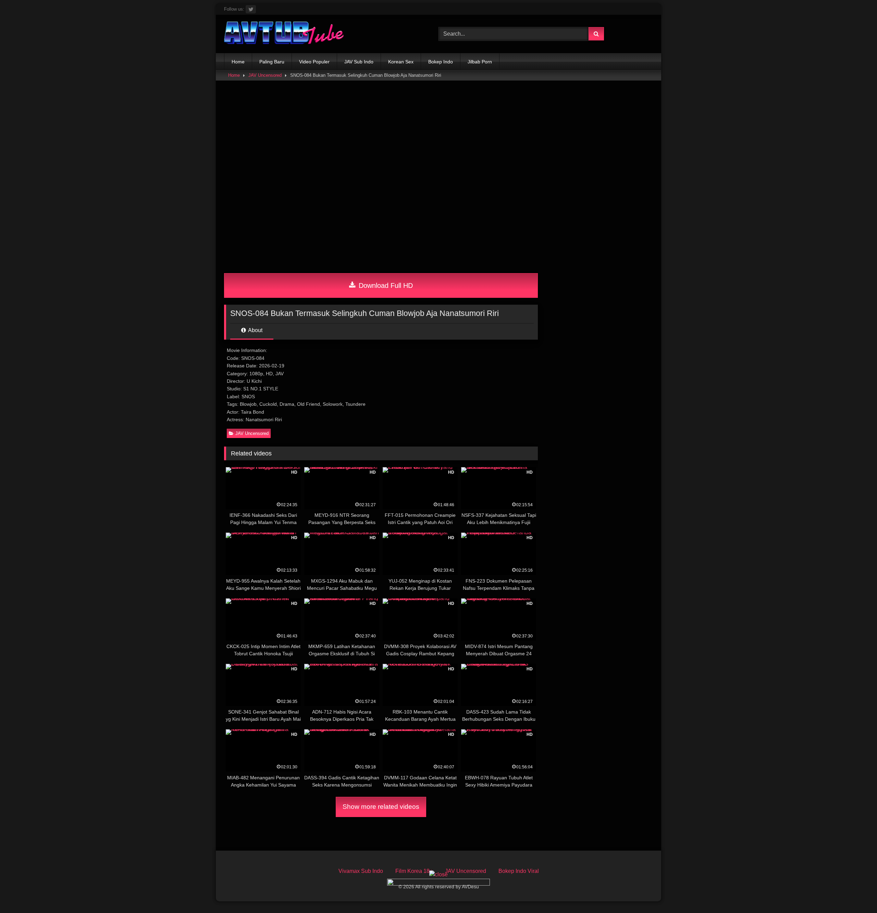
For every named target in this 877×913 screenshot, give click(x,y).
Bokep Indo (440, 61)
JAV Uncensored (265, 75)
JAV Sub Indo (358, 61)
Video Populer (314, 61)
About (254, 330)
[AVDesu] (284, 34)
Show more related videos (381, 806)
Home (238, 61)
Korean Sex (400, 61)
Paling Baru (271, 61)
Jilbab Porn (480, 61)
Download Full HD (385, 285)
